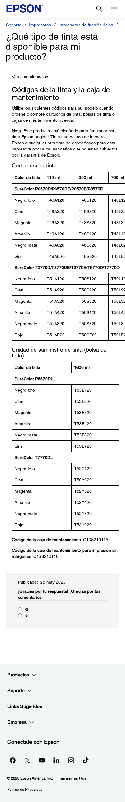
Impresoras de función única (86, 24)
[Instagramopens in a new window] (71, 760)
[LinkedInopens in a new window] (56, 760)
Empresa (17, 722)
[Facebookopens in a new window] (12, 760)
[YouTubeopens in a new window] (41, 760)
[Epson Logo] (25, 8)
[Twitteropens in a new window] (27, 760)
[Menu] (114, 9)
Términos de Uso (72, 779)
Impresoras (40, 24)
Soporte (14, 24)
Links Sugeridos (24, 706)
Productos (18, 675)
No (27, 616)
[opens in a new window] (85, 760)
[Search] (99, 9)
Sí (26, 610)
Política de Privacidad (25, 789)
